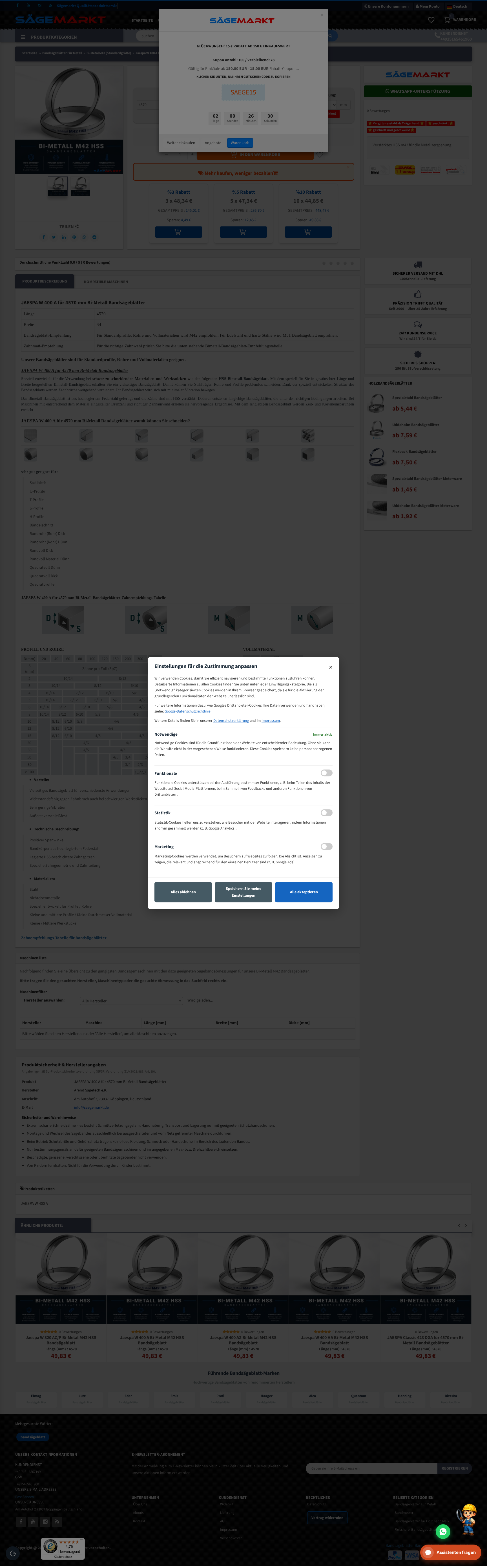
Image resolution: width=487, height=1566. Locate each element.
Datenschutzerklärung (231, 720)
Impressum (271, 720)
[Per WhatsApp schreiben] (443, 1531)
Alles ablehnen (183, 892)
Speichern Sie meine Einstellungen (243, 892)
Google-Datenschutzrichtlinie (188, 711)
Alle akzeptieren (304, 892)
